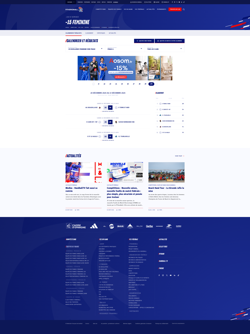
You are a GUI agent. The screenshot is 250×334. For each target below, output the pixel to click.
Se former (103, 282)
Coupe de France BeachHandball (166, 185)
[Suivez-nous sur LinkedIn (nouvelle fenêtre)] (181, 2)
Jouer (102, 244)
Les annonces (103, 305)
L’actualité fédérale (71, 185)
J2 (104, 84)
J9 (145, 84)
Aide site (95, 323)
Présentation (133, 246)
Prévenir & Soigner (105, 251)
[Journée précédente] (93, 84)
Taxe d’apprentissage (106, 299)
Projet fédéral (133, 249)
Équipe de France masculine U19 (76, 258)
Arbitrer (102, 249)
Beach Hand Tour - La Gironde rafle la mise (166, 189)
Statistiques (101, 33)
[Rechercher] (184, 9)
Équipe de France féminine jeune (76, 293)
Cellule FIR (102, 296)
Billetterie (163, 247)
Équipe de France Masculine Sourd (77, 263)
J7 (133, 84)
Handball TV (163, 261)
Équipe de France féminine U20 (76, 271)
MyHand (161, 254)
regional (87, 27)
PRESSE (161, 268)
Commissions (134, 266)
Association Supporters (73, 304)
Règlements (132, 296)
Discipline (132, 275)
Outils (98, 2)
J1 (98, 84)
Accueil (67, 27)
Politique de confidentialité (161, 323)
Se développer (103, 267)
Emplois (104, 2)
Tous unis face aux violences (109, 271)
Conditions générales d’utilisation (143, 323)
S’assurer (102, 253)
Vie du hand (128, 9)
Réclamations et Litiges (137, 285)
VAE (100, 294)
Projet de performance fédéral (109, 256)
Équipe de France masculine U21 (76, 256)
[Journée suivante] (156, 84)
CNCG (130, 271)
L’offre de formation (106, 285)
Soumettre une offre (106, 307)
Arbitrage (132, 282)
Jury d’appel (133, 289)
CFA (100, 292)
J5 (122, 84)
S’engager (103, 264)
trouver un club (175, 9)
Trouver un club (104, 260)
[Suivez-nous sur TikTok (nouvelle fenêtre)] (184, 2)
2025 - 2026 (80, 27)
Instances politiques (136, 257)
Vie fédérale (139, 9)
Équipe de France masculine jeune (77, 285)
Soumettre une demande (107, 310)
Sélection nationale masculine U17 (77, 260)
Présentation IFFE (104, 287)
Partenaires (87, 2)
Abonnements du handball (138, 251)
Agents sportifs (134, 268)
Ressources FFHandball (109, 313)
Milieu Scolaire (104, 258)
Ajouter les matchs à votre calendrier (171, 41)
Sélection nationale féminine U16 (77, 276)
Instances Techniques (136, 262)
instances (69, 2)
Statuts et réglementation (137, 280)
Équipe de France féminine (74, 269)
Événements (161, 9)
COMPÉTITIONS (133, 273)
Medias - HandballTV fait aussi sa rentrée (81, 189)
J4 (116, 84)
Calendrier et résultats (74, 33)
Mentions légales (127, 323)
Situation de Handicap (106, 289)
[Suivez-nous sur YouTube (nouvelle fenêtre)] (179, 2)
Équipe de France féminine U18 (76, 274)
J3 (110, 84)
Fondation (109, 2)
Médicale (132, 287)
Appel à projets (104, 278)
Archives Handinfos (135, 300)
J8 (139, 84)
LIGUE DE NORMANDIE (95, 27)
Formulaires (133, 303)
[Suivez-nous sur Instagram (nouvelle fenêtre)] (174, 2)
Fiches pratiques (134, 305)
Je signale (115, 2)
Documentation (135, 293)
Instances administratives (137, 260)
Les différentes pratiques (107, 246)
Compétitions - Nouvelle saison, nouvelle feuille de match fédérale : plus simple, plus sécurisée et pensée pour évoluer (124, 193)
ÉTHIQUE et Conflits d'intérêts (139, 278)
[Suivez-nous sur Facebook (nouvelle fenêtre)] (172, 2)
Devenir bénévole (105, 274)
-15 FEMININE (104, 27)
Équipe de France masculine (75, 253)
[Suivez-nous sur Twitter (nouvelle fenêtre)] (177, 2)
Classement (89, 33)
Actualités (151, 9)
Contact (87, 323)
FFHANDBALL (133, 244)
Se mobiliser (103, 269)
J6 (128, 84)
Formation (80, 2)
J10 (151, 84)
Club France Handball (73, 299)
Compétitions (101, 9)
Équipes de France (114, 9)
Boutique (93, 2)
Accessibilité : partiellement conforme (110, 323)
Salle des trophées (72, 302)
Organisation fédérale (138, 255)
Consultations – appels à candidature (141, 307)
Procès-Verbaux (134, 298)
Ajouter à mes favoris (145, 41)
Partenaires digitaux (106, 276)
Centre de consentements (178, 323)
